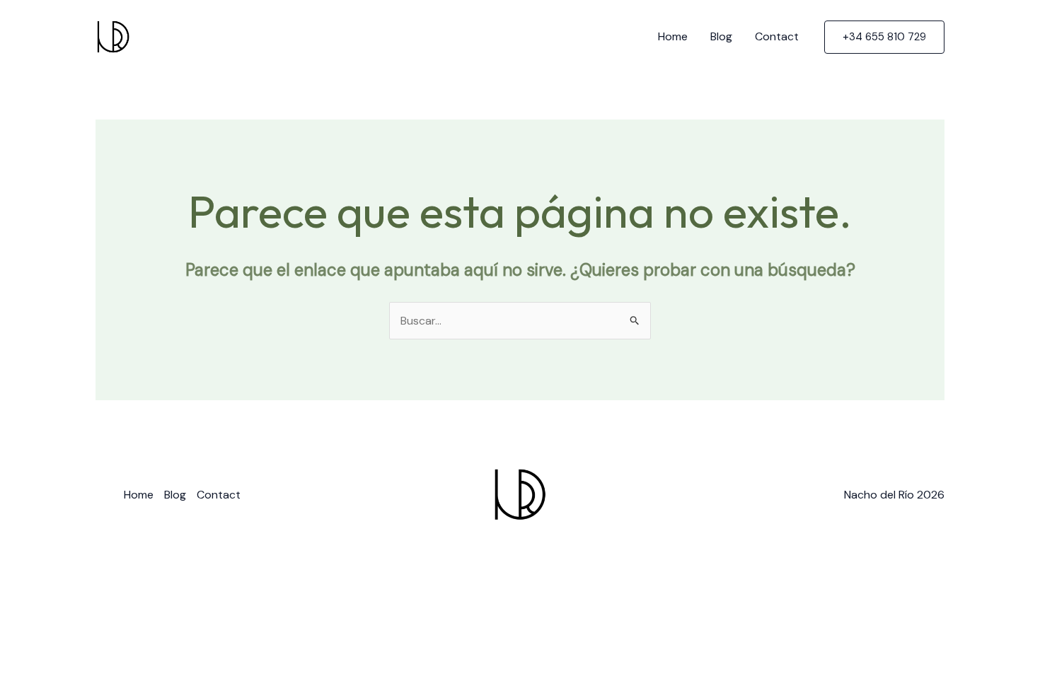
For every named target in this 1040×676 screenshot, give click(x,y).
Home (673, 36)
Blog (721, 36)
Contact (777, 36)
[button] (884, 37)
